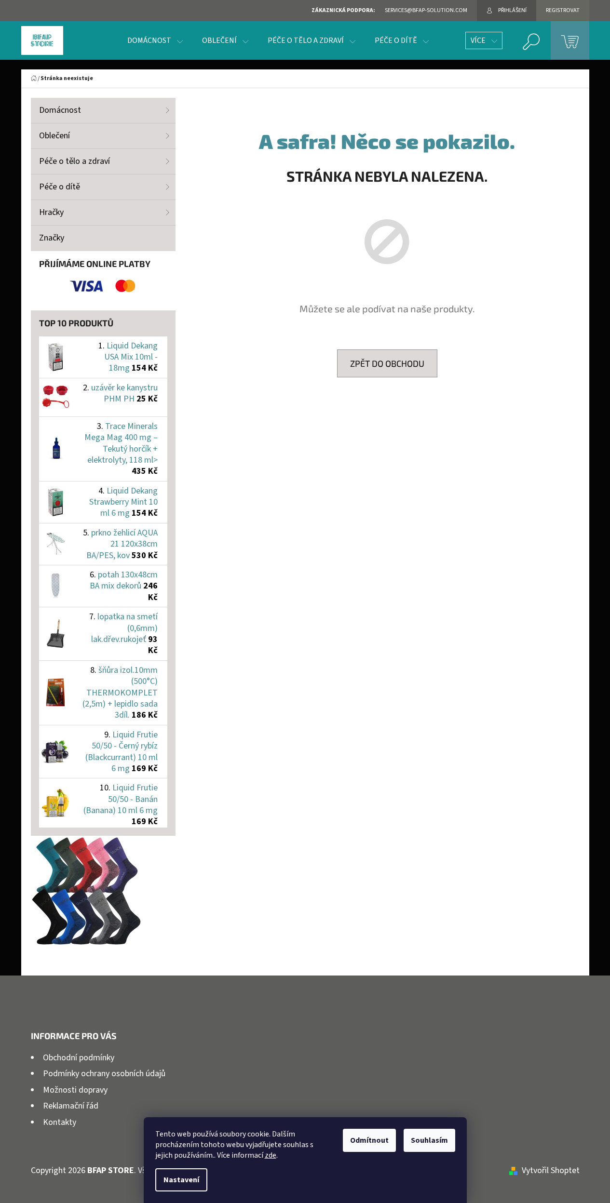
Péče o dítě (59, 187)
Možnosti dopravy (75, 1090)
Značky (51, 238)
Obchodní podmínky (78, 1058)
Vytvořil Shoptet (551, 1170)
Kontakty (59, 1122)
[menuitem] (155, 40)
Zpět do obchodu (387, 363)
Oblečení (54, 136)
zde (270, 1155)
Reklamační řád (70, 1106)
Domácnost (60, 110)
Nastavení (181, 1180)
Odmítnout (369, 1140)
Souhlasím (429, 1140)
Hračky (51, 212)
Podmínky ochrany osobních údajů (104, 1074)
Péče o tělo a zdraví (74, 161)
